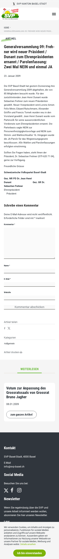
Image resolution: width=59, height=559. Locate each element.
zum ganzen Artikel (21, 414)
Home (6, 27)
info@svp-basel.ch (14, 466)
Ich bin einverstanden (29, 553)
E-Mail (7, 279)
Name (7, 266)
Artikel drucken (12, 352)
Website (7, 292)
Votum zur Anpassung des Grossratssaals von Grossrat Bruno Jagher (27, 392)
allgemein (10, 343)
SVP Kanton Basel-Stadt (31, 3)
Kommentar (9, 224)
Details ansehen (28, 544)
